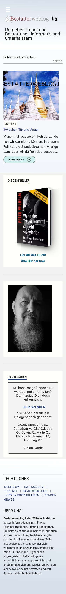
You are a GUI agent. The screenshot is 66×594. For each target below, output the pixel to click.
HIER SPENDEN (33, 407)
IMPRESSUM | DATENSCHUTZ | (26, 487)
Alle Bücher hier (33, 261)
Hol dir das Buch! (33, 255)
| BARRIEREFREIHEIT (32, 491)
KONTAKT (10, 491)
